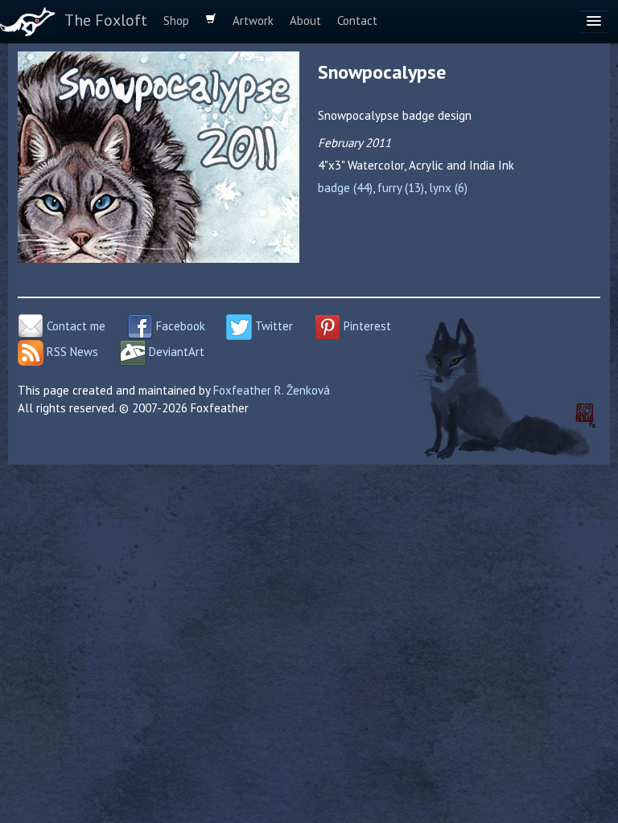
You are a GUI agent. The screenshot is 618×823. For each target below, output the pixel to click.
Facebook (179, 326)
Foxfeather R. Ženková (271, 390)
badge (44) (345, 187)
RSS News (70, 351)
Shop (176, 20)
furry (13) (400, 187)
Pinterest (365, 326)
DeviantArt (175, 351)
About (305, 20)
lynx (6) (448, 187)
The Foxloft (105, 20)
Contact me (74, 326)
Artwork (253, 20)
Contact (357, 20)
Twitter (272, 326)
